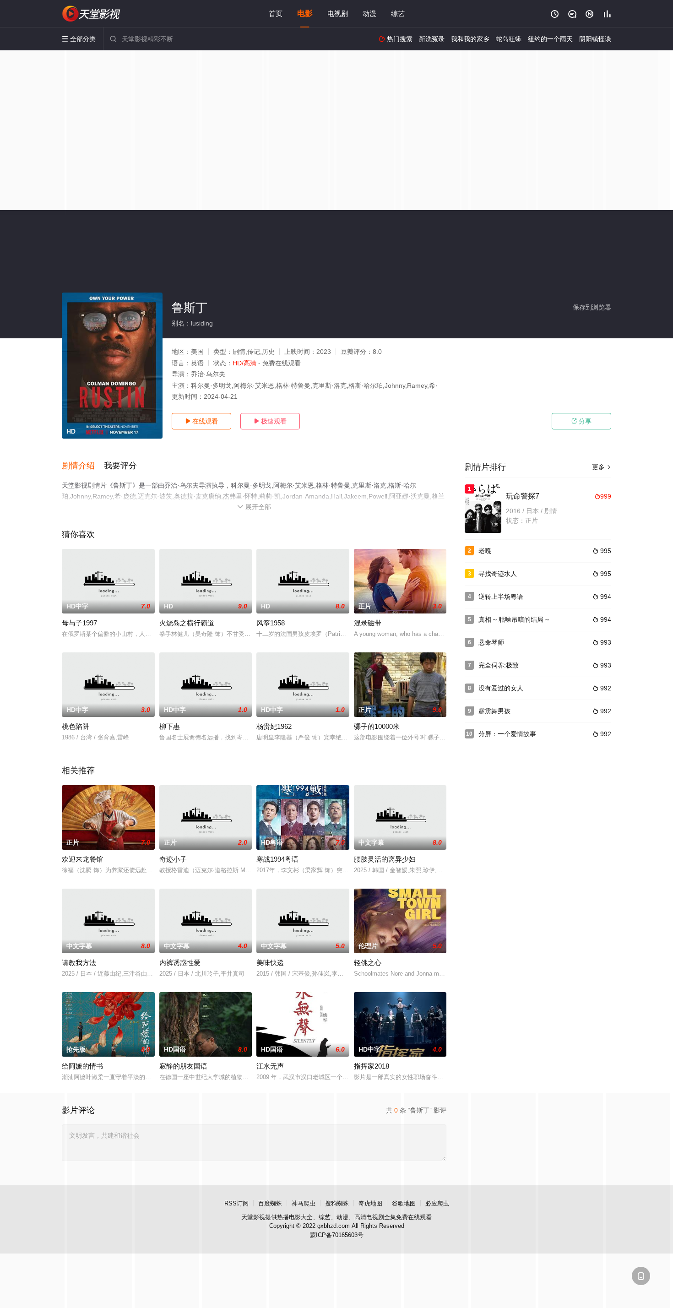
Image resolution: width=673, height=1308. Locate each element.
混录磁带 (367, 623)
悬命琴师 (491, 642)
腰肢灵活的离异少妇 (385, 859)
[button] (83, 466)
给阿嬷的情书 (82, 1066)
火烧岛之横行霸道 (186, 623)
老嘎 (484, 550)
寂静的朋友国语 (183, 1066)
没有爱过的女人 (500, 688)
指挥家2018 (371, 1066)
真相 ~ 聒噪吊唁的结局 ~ (513, 619)
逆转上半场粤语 (500, 596)
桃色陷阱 (75, 726)
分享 (581, 421)
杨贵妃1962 (274, 726)
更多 (601, 467)
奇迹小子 (173, 859)
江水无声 (270, 1066)
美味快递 (270, 962)
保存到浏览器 (592, 307)
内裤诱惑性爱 (180, 962)
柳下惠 (169, 726)
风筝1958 (270, 623)
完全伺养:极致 (498, 665)
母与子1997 (79, 623)
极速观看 (270, 421)
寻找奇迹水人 (497, 573)
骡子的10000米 (377, 726)
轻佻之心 (367, 962)
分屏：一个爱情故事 (507, 734)
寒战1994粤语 (277, 859)
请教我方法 (79, 962)
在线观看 (201, 421)
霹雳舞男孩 (494, 711)
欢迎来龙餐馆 (82, 859)
